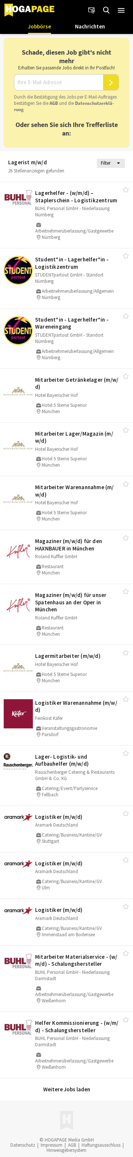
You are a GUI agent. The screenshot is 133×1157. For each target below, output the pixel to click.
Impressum (51, 1145)
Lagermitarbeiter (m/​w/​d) (67, 655)
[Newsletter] (91, 10)
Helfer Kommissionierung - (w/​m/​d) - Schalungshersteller (76, 1026)
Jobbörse (39, 26)
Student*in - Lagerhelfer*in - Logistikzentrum (72, 263)
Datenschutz (22, 1145)
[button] (121, 10)
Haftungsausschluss (101, 1145)
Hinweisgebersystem (66, 1150)
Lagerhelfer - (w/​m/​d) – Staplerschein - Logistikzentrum (76, 196)
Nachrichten (90, 26)
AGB (54, 103)
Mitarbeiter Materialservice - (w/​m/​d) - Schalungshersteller (76, 960)
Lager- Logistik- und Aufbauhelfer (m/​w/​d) (62, 760)
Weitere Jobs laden (66, 1089)
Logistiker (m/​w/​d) (59, 816)
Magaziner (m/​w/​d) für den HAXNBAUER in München (68, 545)
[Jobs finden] (106, 10)
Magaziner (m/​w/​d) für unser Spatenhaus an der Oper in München (70, 602)
